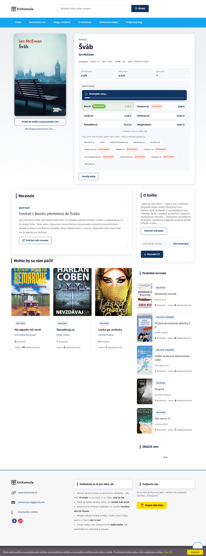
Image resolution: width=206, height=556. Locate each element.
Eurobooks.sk (139, 142)
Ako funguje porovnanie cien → (40, 129)
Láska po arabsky (110, 329)
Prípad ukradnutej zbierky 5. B (173, 325)
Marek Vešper (161, 332)
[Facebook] (14, 520)
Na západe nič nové (28, 329)
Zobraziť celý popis (154, 230)
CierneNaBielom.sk (99, 157)
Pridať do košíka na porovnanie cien (40, 121)
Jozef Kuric (24, 208)
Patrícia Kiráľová (106, 334)
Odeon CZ (94, 61)
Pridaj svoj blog (134, 22)
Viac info (168, 552)
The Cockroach (180, 243)
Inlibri (102, 142)
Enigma (159, 389)
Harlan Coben (63, 334)
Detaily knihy (88, 176)
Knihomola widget (108, 22)
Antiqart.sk (155, 149)
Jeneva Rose (160, 299)
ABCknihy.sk (89, 164)
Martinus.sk (89, 142)
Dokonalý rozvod (165, 294)
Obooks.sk (126, 149)
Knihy (18, 22)
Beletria (83, 39)
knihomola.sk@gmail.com (31, 502)
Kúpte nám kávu (154, 505)
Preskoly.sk (155, 142)
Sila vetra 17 (162, 418)
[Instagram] (20, 520)
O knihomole (84, 22)
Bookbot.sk (162, 157)
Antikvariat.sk (96, 149)
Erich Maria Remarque (25, 334)
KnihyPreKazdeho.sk (119, 142)
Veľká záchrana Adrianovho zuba (172, 357)
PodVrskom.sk (132, 157)
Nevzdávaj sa (65, 329)
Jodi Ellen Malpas (163, 394)
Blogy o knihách (62, 22)
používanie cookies (28, 512)
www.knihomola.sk (27, 492)
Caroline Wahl (161, 424)
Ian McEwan (86, 54)
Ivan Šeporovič (162, 365)
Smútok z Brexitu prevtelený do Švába (49, 214)
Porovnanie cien (37, 22)
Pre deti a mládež (165, 317)
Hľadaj (141, 8)
